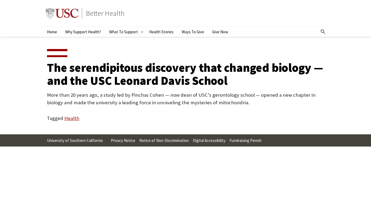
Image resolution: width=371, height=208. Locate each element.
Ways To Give (193, 31)
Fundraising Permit (245, 140)
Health (71, 118)
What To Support (123, 31)
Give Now (220, 31)
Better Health (105, 13)
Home (52, 31)
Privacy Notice (123, 140)
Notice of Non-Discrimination (164, 140)
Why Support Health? (83, 31)
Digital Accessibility (209, 140)
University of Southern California (62, 13)
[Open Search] (323, 32)
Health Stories (161, 31)
